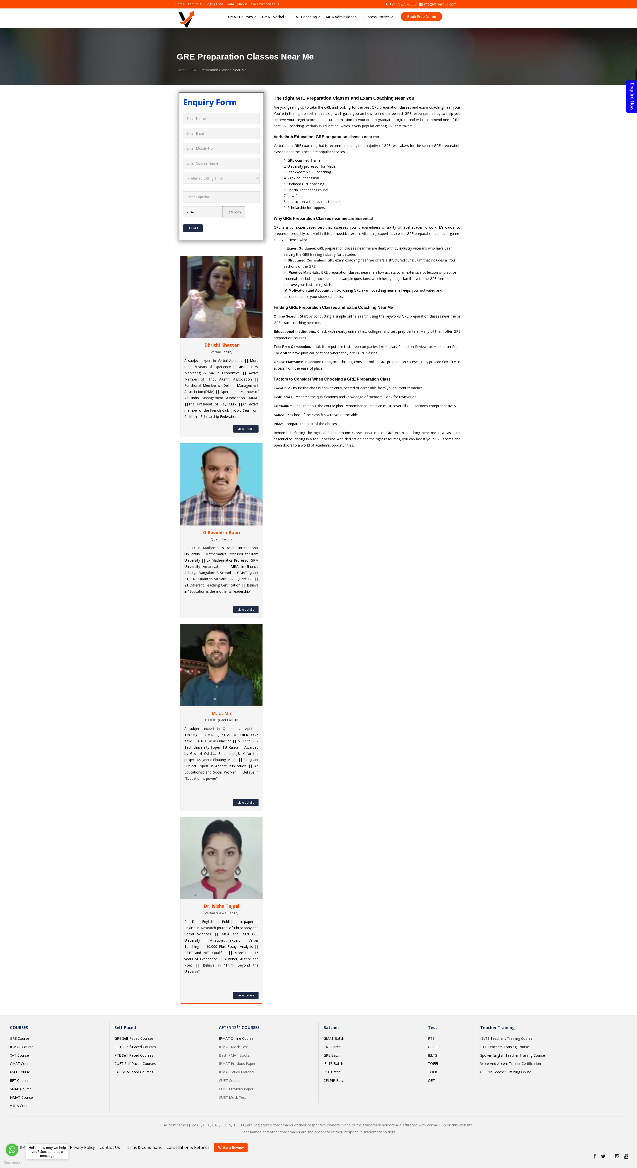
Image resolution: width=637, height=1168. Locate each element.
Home (179, 4)
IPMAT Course (21, 1046)
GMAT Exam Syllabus (232, 4)
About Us (194, 4)
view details (246, 429)
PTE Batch (331, 1072)
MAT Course (20, 1072)
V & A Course (20, 1105)
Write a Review (231, 1147)
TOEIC (433, 1072)
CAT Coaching (305, 17)
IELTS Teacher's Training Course (506, 1038)
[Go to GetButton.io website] (12, 1163)
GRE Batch (332, 1055)
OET (431, 1080)
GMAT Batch (333, 1038)
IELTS (432, 1055)
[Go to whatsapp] (12, 1150)
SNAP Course (21, 1089)
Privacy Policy (82, 1147)
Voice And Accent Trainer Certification (510, 1063)
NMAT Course (21, 1097)
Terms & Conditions (143, 1147)
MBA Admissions (340, 17)
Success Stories (377, 17)
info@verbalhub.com (440, 4)
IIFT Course (19, 1080)
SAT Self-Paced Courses (133, 1072)
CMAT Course (21, 1063)
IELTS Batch (333, 1063)
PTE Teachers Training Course (504, 1046)
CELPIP (434, 1046)
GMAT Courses (240, 17)
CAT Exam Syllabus (265, 4)
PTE (431, 1038)
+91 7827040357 (402, 4)
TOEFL (433, 1063)
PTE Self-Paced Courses (133, 1055)
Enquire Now (632, 96)
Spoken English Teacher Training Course (512, 1055)
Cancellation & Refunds (188, 1147)
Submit (193, 228)
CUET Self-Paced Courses (135, 1063)
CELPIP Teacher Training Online (505, 1072)
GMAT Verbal (273, 17)
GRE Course (19, 1038)
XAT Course (19, 1055)
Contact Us (110, 1147)
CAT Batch (332, 1046)
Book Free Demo (421, 16)
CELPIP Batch (334, 1080)
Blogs (209, 4)
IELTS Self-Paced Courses (135, 1046)
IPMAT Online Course (236, 1038)
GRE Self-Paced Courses (134, 1038)
